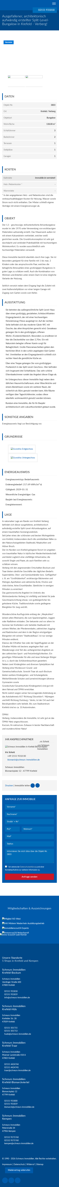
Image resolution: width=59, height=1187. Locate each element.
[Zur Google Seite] (17, 1180)
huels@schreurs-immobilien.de (17, 1034)
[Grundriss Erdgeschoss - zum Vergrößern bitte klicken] (23, 449)
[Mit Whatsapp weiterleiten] (37, 786)
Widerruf (30, 1164)
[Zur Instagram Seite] (11, 1180)
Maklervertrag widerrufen (19, 1170)
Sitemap (39, 1164)
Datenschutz (19, 1164)
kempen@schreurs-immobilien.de (18, 1143)
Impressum (7, 1164)
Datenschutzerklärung (28, 867)
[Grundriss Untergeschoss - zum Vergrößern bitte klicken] (24, 458)
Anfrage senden (29, 877)
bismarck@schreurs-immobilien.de (23, 760)
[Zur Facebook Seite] (5, 1180)
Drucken (9, 786)
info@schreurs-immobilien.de (17, 998)
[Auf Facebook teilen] (33, 786)
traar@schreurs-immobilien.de (17, 1070)
